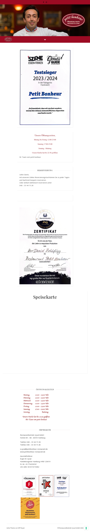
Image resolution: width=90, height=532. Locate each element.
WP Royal (21, 528)
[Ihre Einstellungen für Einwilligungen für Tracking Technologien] (86, 528)
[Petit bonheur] (73, 20)
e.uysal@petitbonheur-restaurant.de (34, 449)
